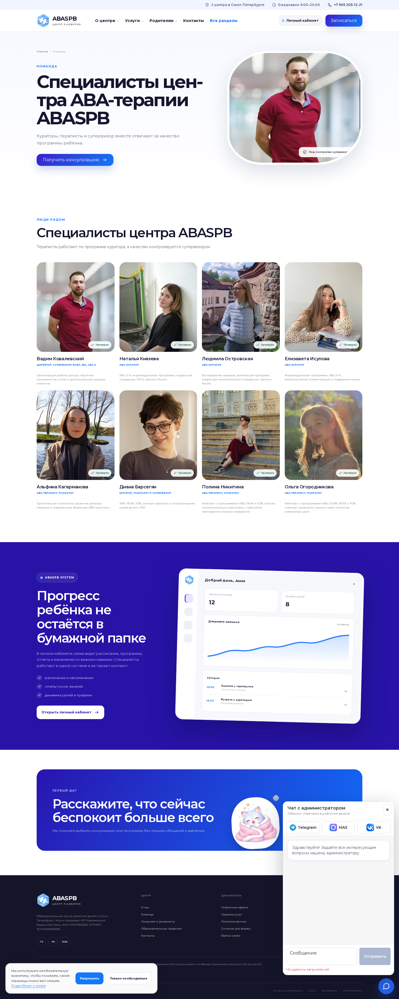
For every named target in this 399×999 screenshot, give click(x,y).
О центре (107, 20)
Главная (42, 51)
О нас (145, 907)
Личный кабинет (302, 20)
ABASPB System (352, 990)
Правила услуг (231, 914)
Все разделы (223, 20)
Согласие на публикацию (288, 990)
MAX (64, 941)
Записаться (344, 20)
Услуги (134, 20)
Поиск (312, 990)
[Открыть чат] (386, 986)
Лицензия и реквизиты (158, 921)
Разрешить (89, 978)
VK (53, 941)
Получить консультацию (71, 159)
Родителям (163, 20)
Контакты (193, 20)
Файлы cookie (230, 935)
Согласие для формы (236, 928)
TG (41, 941)
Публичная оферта (234, 907)
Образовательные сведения (161, 928)
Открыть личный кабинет (66, 712)
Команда (147, 914)
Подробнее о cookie (28, 986)
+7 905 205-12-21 (348, 5)
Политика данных (233, 921)
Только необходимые (128, 978)
